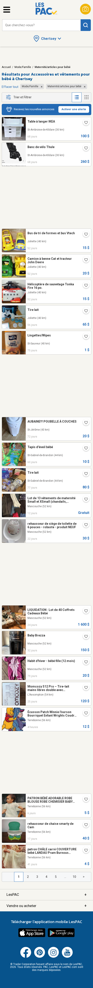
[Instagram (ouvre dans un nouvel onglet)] (53, 956)
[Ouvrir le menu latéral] (6, 10)
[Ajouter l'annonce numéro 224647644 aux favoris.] (84, 688)
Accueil (6, 67)
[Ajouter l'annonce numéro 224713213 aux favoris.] (84, 611)
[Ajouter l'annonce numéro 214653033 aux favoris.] (84, 235)
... (65, 876)
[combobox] (41, 25)
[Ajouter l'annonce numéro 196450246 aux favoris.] (84, 500)
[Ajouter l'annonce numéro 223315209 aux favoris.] (84, 123)
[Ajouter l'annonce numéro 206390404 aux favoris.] (84, 337)
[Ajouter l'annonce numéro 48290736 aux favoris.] (84, 800)
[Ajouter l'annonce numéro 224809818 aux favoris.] (84, 525)
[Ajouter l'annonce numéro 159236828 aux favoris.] (84, 311)
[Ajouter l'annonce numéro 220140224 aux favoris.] (84, 448)
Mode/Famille (22, 67)
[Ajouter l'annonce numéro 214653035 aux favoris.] (84, 260)
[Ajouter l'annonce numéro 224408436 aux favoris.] (84, 637)
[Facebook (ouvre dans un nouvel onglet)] (26, 956)
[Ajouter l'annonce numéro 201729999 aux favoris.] (84, 713)
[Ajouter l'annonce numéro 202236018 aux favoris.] (84, 662)
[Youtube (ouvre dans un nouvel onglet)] (67, 956)
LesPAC (46, 894)
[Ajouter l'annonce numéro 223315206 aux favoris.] (84, 148)
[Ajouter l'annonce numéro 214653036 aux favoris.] (84, 286)
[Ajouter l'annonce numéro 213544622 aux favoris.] (84, 474)
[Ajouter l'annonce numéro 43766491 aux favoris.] (84, 851)
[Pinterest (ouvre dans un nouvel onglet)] (39, 956)
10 (74, 876)
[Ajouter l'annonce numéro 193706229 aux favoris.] (84, 423)
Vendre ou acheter (46, 905)
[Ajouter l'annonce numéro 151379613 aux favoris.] (84, 825)
